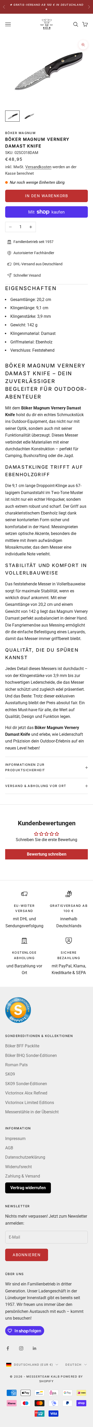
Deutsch (73, 1364)
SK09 (10, 1074)
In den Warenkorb (46, 196)
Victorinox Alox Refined (26, 1093)
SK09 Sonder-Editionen (26, 1083)
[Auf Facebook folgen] (7, 1348)
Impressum (15, 1138)
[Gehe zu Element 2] (29, 116)
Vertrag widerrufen (28, 1187)
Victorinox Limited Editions (29, 1102)
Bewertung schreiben (46, 854)
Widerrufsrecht (18, 1166)
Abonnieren (27, 1255)
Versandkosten (38, 167)
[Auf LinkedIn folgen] (34, 1348)
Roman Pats (16, 1064)
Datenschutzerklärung (25, 1157)
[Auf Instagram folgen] (21, 1348)
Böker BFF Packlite (22, 1045)
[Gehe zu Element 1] (12, 116)
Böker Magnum (20, 133)
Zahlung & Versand (22, 1176)
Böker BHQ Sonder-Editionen (31, 1055)
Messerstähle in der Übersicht (32, 1111)
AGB (9, 1147)
